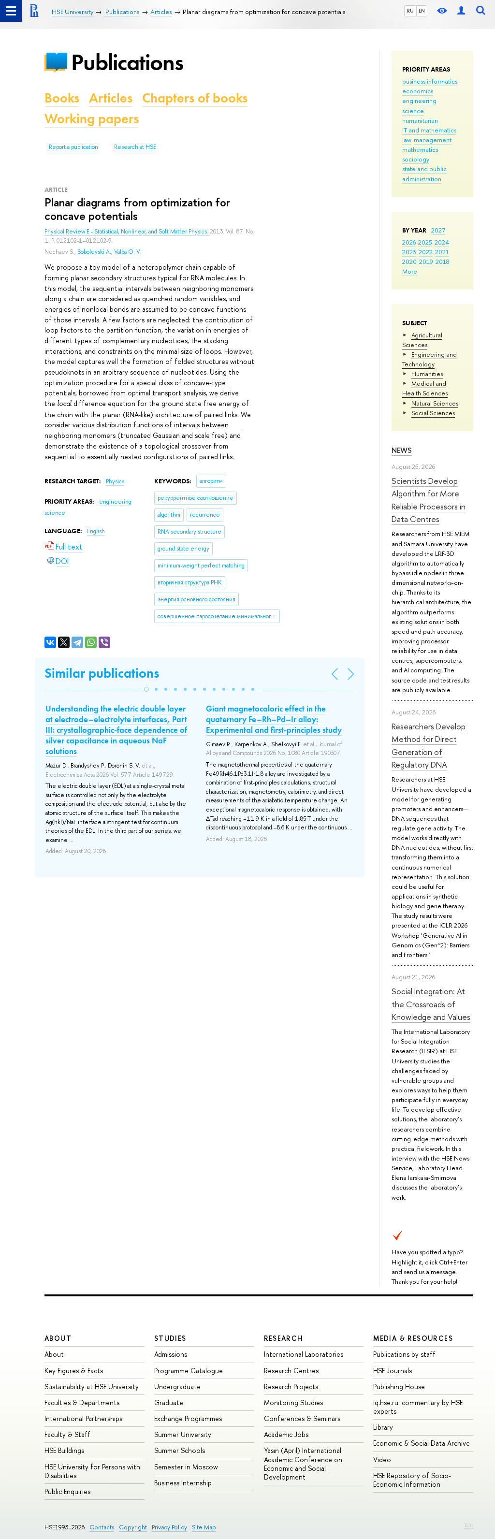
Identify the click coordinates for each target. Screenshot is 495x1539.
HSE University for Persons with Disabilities (92, 1471)
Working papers (91, 118)
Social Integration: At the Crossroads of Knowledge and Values (431, 1004)
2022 (426, 251)
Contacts (101, 1527)
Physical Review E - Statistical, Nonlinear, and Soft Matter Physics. (127, 231)
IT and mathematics (429, 130)
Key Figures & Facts (73, 1370)
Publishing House (399, 1386)
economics (417, 91)
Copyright (133, 1527)
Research (284, 1338)
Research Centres (291, 1370)
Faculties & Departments (81, 1402)
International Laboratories (303, 1354)
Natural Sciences (434, 403)
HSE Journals (392, 1370)
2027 (438, 230)
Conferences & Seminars (302, 1418)
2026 (409, 242)
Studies (170, 1338)
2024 (442, 242)
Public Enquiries (67, 1491)
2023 (409, 251)
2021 (442, 251)
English (96, 531)
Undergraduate (177, 1386)
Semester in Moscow (186, 1466)
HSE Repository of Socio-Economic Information (412, 1480)
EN (422, 10)
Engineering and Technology (429, 359)
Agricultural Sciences (422, 340)
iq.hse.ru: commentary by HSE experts (418, 1407)
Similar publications (101, 673)
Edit (469, 1525)
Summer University (182, 1434)
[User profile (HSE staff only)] (461, 11)
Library (383, 1427)
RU (410, 10)
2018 (443, 261)
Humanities (427, 373)
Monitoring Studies (293, 1402)
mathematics (420, 149)
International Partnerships (83, 1418)
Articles (110, 97)
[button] (146, 689)
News (402, 450)
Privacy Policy (169, 1527)
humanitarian (420, 120)
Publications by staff (404, 1354)
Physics (115, 481)
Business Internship (183, 1482)
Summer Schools (179, 1450)
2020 (409, 261)
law (406, 139)
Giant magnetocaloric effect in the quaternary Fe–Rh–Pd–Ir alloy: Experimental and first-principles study (274, 719)
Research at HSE (135, 147)
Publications (127, 62)
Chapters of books (195, 97)
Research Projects (291, 1386)
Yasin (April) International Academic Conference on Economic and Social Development (303, 1463)
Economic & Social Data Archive (421, 1443)
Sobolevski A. (94, 252)
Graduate (168, 1402)
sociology (415, 159)
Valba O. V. (127, 252)
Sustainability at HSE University (91, 1386)
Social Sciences (433, 412)
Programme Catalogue (188, 1370)
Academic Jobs (286, 1434)
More (409, 271)
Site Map (204, 1527)
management (432, 139)
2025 (425, 242)
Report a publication (73, 147)
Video (382, 1459)
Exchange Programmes (188, 1418)
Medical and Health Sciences (425, 388)
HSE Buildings (64, 1450)
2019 (426, 261)
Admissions (170, 1354)
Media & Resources (413, 1338)
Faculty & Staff (67, 1434)
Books (61, 97)
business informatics (429, 81)
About (58, 1338)
